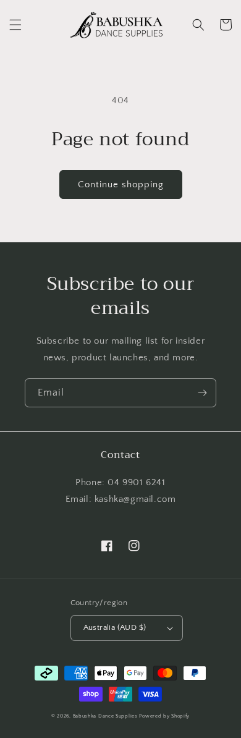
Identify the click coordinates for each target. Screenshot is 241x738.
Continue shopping (121, 184)
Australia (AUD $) (114, 627)
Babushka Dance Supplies (105, 716)
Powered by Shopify (164, 716)
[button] (15, 24)
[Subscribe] (202, 392)
